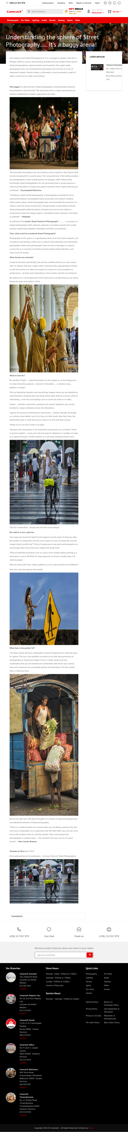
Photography (12, 20)
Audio (44, 20)
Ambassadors (48, 3)
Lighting (35, 20)
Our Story (90, 985)
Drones (52, 20)
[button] (15, 879)
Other (77, 20)
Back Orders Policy (112, 1018)
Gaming (61, 20)
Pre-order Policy (92, 1018)
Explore (23, 985)
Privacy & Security (93, 1012)
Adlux (91, 1124)
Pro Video (25, 20)
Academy (61, 3)
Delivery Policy (92, 998)
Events (107, 985)
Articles (89, 989)
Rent (71, 3)
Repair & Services (83, 3)
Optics (70, 20)
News (97, 3)
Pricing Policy (91, 1005)
